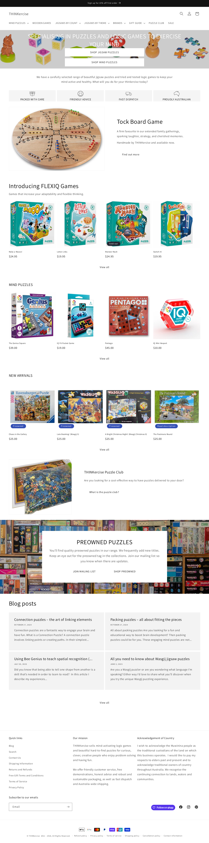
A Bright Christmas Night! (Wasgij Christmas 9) (126, 434)
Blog (11, 745)
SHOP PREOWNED (125, 571)
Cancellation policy (151, 835)
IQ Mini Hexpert (160, 343)
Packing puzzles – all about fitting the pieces (146, 619)
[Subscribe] (68, 807)
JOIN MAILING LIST (84, 571)
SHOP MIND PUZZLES (104, 62)
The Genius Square (17, 343)
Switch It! (157, 252)
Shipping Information (21, 763)
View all (104, 267)
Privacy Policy (16, 787)
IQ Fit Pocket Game (65, 343)
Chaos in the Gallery (18, 434)
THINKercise (34, 836)
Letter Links (62, 252)
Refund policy (80, 835)
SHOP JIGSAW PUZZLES (104, 52)
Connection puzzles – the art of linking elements (53, 619)
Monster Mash (111, 252)
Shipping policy (132, 835)
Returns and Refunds (20, 769)
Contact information (173, 835)
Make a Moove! (15, 252)
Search (13, 751)
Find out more (130, 154)
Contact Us (15, 757)
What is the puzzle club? (104, 492)
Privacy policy (96, 835)
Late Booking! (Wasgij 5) (68, 434)
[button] (18, 23)
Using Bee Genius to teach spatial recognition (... (53, 658)
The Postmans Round (162, 434)
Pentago (109, 343)
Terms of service (114, 835)
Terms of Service (18, 781)
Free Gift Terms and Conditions (26, 775)
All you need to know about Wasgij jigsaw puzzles (150, 658)
